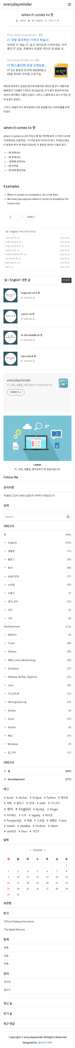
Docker (39, 710)
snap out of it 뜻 (13, 246)
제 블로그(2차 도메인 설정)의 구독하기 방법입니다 (29, 495)
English (14, 231)
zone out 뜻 (11, 238)
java (64, 820)
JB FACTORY (45, 1042)
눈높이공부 (39, 576)
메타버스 (39, 634)
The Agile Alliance (14, 929)
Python (39, 651)
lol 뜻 (7, 267)
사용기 (39, 593)
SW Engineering (39, 702)
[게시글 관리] (18, 217)
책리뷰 (64, 797)
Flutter (39, 727)
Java (39, 685)
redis (42, 803)
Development (37, 626)
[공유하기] (14, 217)
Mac (39, 735)
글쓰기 (7, 990)
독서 (39, 567)
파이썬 (48, 815)
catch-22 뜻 (10, 250)
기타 (39, 618)
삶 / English (37, 20)
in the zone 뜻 (11, 242)
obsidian (25, 826)
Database (39, 668)
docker (22, 797)
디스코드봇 (39, 693)
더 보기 (66, 280)
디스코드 (55, 803)
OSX (31, 803)
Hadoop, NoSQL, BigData (39, 676)
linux (24, 831)
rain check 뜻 (11, 259)
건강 (39, 609)
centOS (11, 831)
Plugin (54, 809)
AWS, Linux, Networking (39, 660)
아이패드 (11, 815)
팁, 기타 (39, 752)
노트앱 (39, 584)
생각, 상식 (39, 601)
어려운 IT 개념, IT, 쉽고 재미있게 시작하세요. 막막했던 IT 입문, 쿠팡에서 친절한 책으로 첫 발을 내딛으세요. (37, 47)
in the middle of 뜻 (14, 254)
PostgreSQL (14, 820)
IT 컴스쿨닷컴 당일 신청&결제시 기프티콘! (25, 66)
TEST (35, 831)
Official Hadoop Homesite (19, 921)
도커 (23, 815)
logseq (36, 815)
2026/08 (37, 850)
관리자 (7, 982)
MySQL (40, 809)
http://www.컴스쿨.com (20, 60)
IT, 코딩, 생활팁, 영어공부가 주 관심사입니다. (30, 385)
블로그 (39, 559)
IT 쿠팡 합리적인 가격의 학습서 (28, 40)
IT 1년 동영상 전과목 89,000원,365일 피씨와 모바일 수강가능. (26, 72)
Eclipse (37, 797)
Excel (39, 719)
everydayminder (19, 380)
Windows (39, 744)
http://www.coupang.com (22, 35)
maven (11, 826)
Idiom (54, 826)
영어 (10, 809)
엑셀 (29, 820)
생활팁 (39, 551)
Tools (39, 643)
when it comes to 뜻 (37, 15)
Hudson (40, 826)
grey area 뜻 (11, 263)
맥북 (9, 803)
